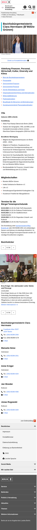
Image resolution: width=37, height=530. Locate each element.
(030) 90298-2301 (13, 356)
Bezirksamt (20, 14)
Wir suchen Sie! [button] (7, 470)
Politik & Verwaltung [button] (9, 498)
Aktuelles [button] (4, 503)
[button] (34, 13)
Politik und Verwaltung (9, 14)
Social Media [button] (6, 464)
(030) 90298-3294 (13, 410)
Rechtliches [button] (5, 426)
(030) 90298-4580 (13, 392)
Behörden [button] (4, 492)
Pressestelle (7, 80)
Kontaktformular (8, 437)
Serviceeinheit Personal (11, 86)
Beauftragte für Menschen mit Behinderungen (18, 102)
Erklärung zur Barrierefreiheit (12, 448)
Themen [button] (4, 509)
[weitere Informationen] (2, 7)
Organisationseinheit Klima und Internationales (18, 93)
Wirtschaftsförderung (10, 96)
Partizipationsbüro (9, 99)
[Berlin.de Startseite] (6, 2)
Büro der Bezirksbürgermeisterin (14, 77)
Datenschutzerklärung (10, 442)
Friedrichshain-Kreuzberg (8, 12)
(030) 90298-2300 (13, 335)
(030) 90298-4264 (13, 374)
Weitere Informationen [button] (9, 514)
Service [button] (4, 486)
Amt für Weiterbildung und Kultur (14, 90)
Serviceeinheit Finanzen (11, 83)
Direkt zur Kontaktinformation (17, 60)
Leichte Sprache (10, 458)
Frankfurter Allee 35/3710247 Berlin (11, 330)
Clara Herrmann (7, 16)
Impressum (6, 431)
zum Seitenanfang (27, 421)
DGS (7, 453)
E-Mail (5, 341)
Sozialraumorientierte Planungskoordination (17, 105)
